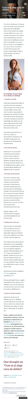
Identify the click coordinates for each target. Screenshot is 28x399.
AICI (5, 273)
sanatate (10, 355)
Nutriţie (16, 351)
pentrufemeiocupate (9, 13)
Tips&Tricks (7, 352)
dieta (16, 354)
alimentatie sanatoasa (9, 354)
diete (18, 354)
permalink (16, 357)
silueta (14, 355)
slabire (17, 355)
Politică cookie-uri (13, 392)
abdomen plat (18, 352)
